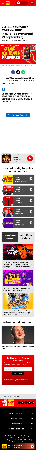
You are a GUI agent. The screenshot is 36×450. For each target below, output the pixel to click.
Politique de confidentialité (14, 440)
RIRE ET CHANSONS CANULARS (19, 211)
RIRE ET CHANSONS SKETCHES (19, 200)
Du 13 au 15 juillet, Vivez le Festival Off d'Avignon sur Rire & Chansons (16, 289)
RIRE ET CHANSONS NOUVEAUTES (18, 158)
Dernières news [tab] (10, 237)
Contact (16, 436)
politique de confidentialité (18, 382)
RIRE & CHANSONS (19, 178)
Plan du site (8, 436)
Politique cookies (20, 438)
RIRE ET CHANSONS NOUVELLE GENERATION (19, 190)
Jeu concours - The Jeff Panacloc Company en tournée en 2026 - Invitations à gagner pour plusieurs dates (18, 312)
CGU (11, 438)
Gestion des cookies (18, 442)
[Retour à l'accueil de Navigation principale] (8, 3)
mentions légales (7, 382)
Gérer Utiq (27, 440)
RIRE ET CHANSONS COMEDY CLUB (20, 222)
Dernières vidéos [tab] (26, 237)
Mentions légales (26, 436)
